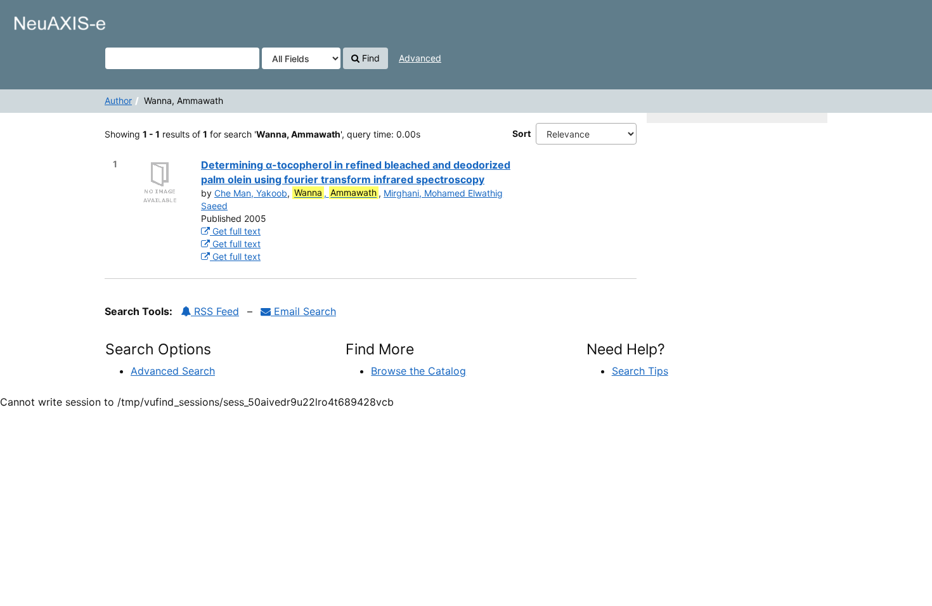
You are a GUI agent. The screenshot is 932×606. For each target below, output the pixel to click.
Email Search (303, 311)
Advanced (420, 58)
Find (369, 58)
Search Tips (640, 370)
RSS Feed (215, 311)
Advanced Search (173, 370)
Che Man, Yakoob (250, 193)
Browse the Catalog (418, 370)
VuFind (41, 19)
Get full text (235, 231)
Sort (521, 133)
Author (118, 100)
